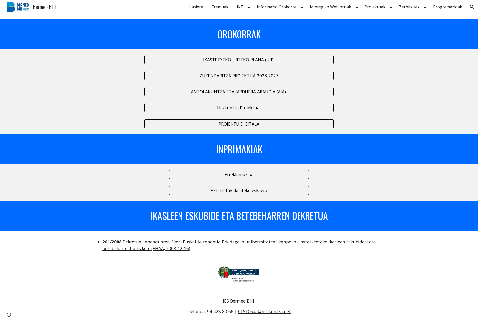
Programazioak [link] (447, 7)
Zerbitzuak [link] (409, 7)
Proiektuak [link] (375, 7)
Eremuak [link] (220, 7)
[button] (472, 7)
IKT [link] (240, 7)
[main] (239, 34)
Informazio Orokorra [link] (276, 7)
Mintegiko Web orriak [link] (330, 7)
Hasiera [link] (196, 7)
